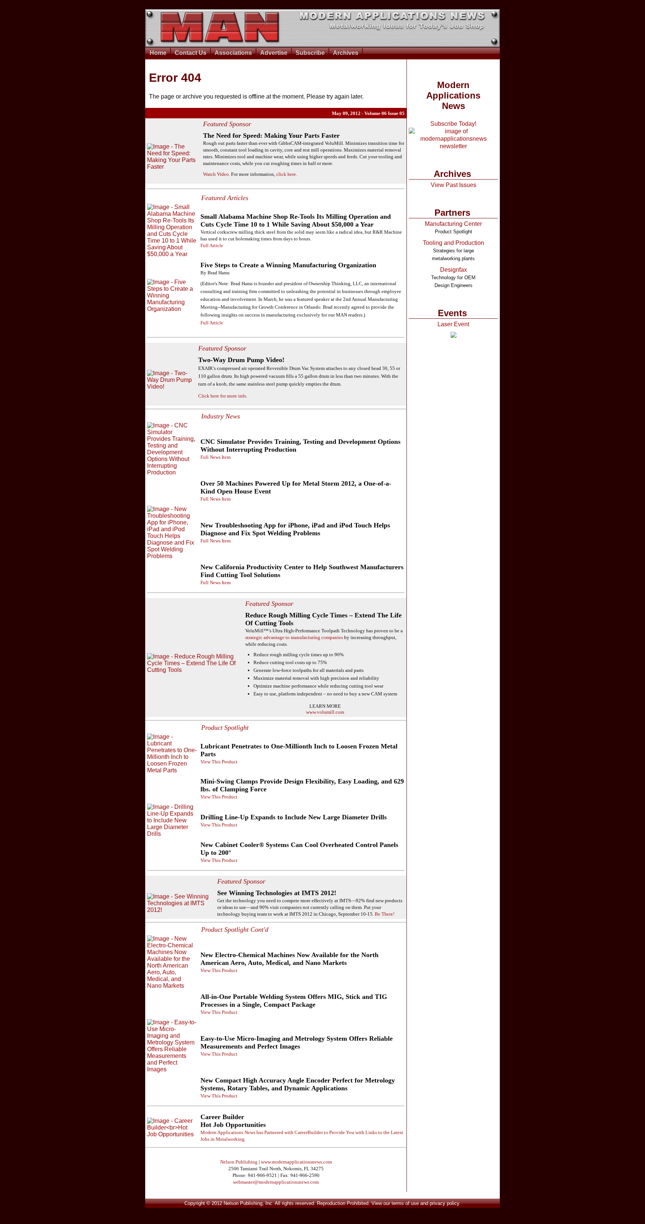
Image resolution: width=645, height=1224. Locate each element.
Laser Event (453, 324)
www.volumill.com (325, 712)
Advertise (273, 53)
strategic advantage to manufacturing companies (294, 637)
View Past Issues (453, 185)
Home (158, 53)
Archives (345, 53)
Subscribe (310, 53)
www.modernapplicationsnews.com (296, 1162)
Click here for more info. (222, 396)
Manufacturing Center (453, 224)
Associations (233, 53)
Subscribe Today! (453, 124)
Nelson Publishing (239, 1162)
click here (286, 174)
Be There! (385, 914)
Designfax (453, 270)
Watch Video (216, 174)
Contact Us (190, 53)
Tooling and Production (453, 243)
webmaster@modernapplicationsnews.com (276, 1182)
